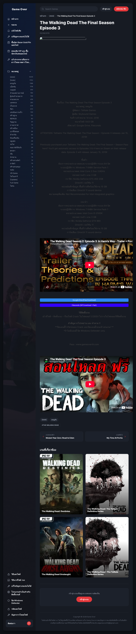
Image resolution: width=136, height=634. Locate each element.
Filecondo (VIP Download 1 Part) (84, 305)
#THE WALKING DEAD (50, 425)
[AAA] (51, 16)
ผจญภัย (54, 420)
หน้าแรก (43, 16)
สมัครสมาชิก (121, 9)
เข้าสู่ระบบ (106, 9)
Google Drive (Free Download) (84, 300)
